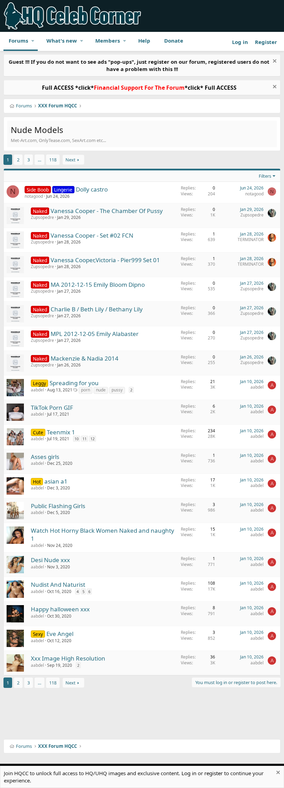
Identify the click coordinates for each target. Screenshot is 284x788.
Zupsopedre (42, 217)
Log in (188, 773)
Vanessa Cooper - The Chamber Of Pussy (107, 211)
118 (52, 160)
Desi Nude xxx (50, 560)
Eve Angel (59, 634)
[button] (33, 41)
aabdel (37, 390)
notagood (34, 196)
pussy (117, 390)
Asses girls (45, 457)
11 (84, 438)
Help (144, 40)
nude (101, 390)
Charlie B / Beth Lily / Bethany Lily (97, 309)
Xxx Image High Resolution (68, 658)
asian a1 (56, 481)
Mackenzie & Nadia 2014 (84, 358)
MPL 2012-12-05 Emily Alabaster (95, 334)
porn (85, 390)
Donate (173, 40)
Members (107, 40)
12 (92, 438)
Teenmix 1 (61, 432)
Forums (18, 40)
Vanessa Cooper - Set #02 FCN (92, 235)
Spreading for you (74, 383)
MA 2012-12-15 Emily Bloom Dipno (98, 285)
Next (70, 160)
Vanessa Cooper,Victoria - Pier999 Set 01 (105, 260)
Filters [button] (265, 176)
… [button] (39, 160)
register (213, 773)
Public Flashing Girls (58, 506)
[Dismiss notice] (274, 61)
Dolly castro (92, 189)
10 (76, 438)
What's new (61, 40)
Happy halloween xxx (60, 609)
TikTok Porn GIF (52, 407)
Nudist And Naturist (58, 584)
